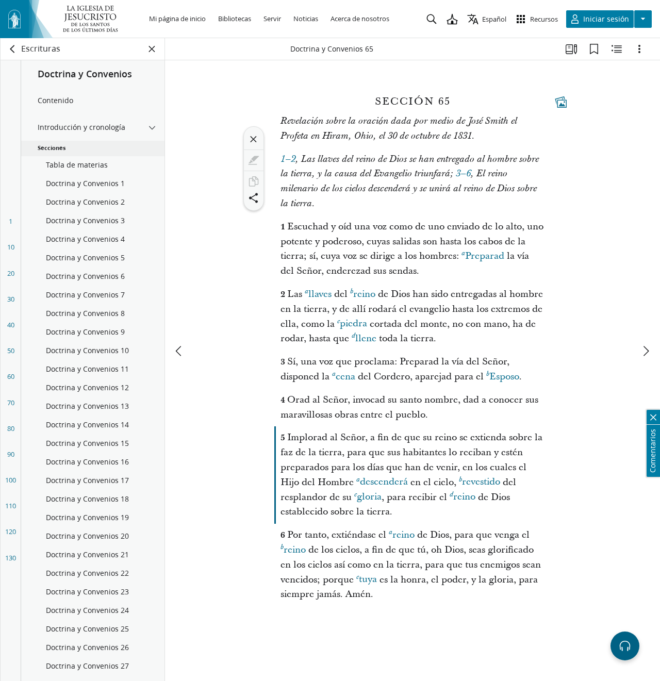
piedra (353, 324)
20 (10, 273)
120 (10, 531)
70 (10, 402)
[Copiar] (253, 181)
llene (365, 338)
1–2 (287, 159)
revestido (481, 482)
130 (10, 557)
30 (10, 299)
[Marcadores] (594, 49)
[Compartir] (253, 198)
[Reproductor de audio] (624, 646)
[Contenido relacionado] (616, 49)
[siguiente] (645, 351)
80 (10, 428)
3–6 (463, 174)
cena (345, 376)
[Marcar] (253, 160)
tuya (368, 579)
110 (10, 505)
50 (10, 350)
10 (10, 247)
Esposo (504, 376)
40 (10, 324)
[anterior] (179, 351)
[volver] (13, 49)
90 (10, 454)
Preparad (484, 256)
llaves (320, 294)
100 (10, 480)
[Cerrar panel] (152, 49)
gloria (369, 497)
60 (10, 376)
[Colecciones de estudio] (571, 49)
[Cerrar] (253, 139)
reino (364, 294)
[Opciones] (639, 49)
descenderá (384, 482)
